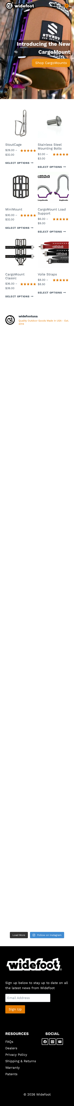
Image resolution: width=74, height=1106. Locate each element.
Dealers (11, 1048)
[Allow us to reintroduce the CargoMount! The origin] (37, 836)
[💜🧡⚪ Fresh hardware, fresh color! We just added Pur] (37, 611)
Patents (11, 1074)
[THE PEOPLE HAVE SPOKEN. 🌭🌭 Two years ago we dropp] (37, 385)
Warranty (12, 1067)
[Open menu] (54, 6)
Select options (17, 162)
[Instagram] (52, 1041)
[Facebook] (45, 1041)
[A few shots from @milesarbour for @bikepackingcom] (37, 348)
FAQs (9, 1042)
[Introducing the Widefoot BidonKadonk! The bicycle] (37, 648)
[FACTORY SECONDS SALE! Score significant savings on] (37, 535)
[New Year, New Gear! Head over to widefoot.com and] (37, 423)
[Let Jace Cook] (37, 873)
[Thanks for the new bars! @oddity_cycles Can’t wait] (37, 761)
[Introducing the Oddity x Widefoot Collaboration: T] (37, 573)
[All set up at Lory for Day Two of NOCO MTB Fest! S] (37, 723)
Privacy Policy (16, 1054)
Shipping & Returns (20, 1061)
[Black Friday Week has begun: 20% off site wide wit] (37, 460)
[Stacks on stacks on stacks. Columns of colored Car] (37, 798)
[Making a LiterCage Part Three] (37, 911)
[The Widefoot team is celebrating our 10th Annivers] (37, 686)
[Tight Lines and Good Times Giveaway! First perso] (37, 498)
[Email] (60, 1041)
